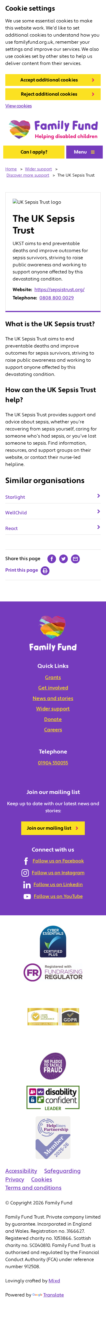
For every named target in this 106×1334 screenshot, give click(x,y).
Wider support (53, 709)
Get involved (53, 688)
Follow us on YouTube (58, 896)
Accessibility (21, 1171)
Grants (53, 677)
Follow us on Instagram (58, 873)
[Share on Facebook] (51, 559)
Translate (53, 1295)
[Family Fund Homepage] (53, 130)
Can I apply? (34, 152)
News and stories (53, 698)
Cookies (41, 1179)
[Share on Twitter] (63, 559)
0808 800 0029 (56, 298)
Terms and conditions (33, 1187)
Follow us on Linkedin (58, 885)
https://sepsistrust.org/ (59, 290)
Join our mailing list (49, 828)
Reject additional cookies (49, 94)
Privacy (14, 1179)
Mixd (54, 1281)
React (11, 528)
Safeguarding (62, 1171)
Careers (53, 730)
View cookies (18, 106)
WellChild (16, 513)
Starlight (15, 497)
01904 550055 (53, 763)
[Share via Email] (75, 559)
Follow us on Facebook (58, 861)
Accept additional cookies (49, 80)
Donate (53, 719)
